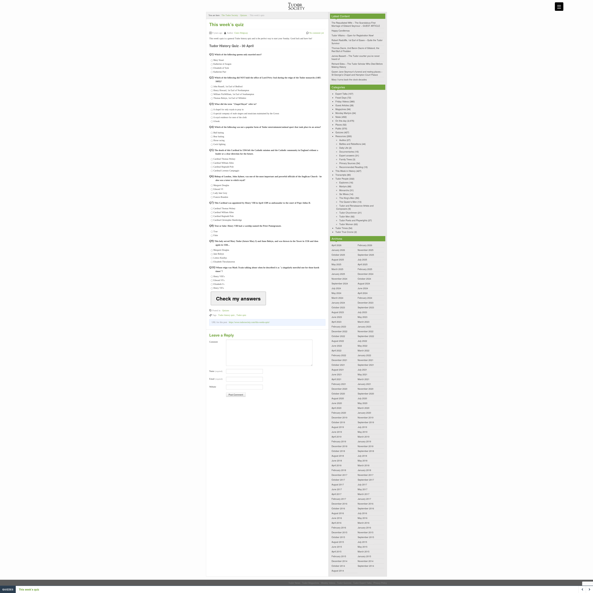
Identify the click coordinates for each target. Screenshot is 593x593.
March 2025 (337, 269)
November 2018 (365, 446)
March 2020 (363, 407)
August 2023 (338, 312)
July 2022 (362, 340)
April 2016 (336, 522)
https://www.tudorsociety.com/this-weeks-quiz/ (249, 322)
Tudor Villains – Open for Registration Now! (353, 35)
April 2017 (336, 494)
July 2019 (362, 427)
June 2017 (337, 489)
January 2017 (364, 498)
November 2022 (365, 331)
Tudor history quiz (226, 315)
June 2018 (337, 460)
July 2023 (362, 312)
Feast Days (341, 97)
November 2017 (365, 474)
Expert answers (346, 155)
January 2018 (364, 470)
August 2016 (338, 513)
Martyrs (343, 186)
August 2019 (338, 427)
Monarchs (344, 190)
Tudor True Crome (344, 231)
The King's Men (347, 197)
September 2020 (366, 393)
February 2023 (339, 326)
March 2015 (363, 551)
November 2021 (365, 360)
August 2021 (338, 369)
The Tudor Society (229, 15)
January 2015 (364, 556)
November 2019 (365, 417)
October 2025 (338, 254)
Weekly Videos (328, 582)
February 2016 (339, 527)
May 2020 (362, 403)
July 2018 (362, 455)
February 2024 (365, 297)
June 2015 (337, 546)
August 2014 (338, 570)
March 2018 (363, 465)
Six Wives (344, 194)
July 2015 (362, 541)
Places (338, 124)
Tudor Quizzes (344, 582)
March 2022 (363, 350)
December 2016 (339, 503)
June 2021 (337, 374)
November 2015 (365, 532)
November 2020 (365, 388)
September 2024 (340, 283)
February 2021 (339, 384)
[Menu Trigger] (559, 6)
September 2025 (366, 254)
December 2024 (365, 273)
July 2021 (362, 369)
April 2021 (336, 379)
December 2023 (365, 302)
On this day (341, 120)
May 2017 (362, 489)
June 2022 (337, 345)
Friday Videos (342, 101)
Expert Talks (341, 93)
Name (215, 371)
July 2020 (362, 398)
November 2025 (365, 249)
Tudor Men (344, 216)
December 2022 (339, 331)
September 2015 (366, 537)
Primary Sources (347, 163)
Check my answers (238, 298)
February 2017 (339, 498)
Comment (213, 342)
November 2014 (365, 561)
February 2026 (365, 245)
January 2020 (364, 412)
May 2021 (362, 374)
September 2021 (366, 364)
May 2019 (362, 431)
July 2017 (362, 484)
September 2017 (366, 479)
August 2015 (338, 541)
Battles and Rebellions (350, 143)
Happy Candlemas (341, 30)
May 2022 (362, 345)
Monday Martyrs (343, 113)
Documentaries (346, 151)
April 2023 (336, 321)
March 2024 (337, 297)
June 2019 (337, 431)
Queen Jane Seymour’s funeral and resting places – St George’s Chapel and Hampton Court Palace (357, 73)
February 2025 (365, 269)
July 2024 (336, 288)
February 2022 (339, 355)
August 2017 (338, 484)
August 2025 (338, 259)
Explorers (344, 182)
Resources (340, 136)
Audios (342, 140)
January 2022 (364, 355)
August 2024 (364, 283)
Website (212, 387)
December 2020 (339, 388)
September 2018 (366, 451)
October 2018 (338, 451)
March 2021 (363, 379)
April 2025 (363, 264)
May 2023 (362, 317)
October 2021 (338, 364)
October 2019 (338, 422)
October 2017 (338, 479)
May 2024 (336, 293)
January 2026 (338, 249)
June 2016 (337, 518)
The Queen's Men (348, 201)
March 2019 (363, 436)
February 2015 (339, 556)
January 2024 (338, 302)
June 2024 (363, 288)
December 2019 (339, 417)
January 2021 (364, 384)
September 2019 (366, 422)
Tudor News (294, 582)
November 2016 (365, 503)
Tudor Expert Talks (362, 582)
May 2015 (362, 546)
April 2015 (336, 551)
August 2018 (338, 455)
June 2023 (337, 317)
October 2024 (364, 278)
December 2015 (339, 532)
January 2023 (364, 326)
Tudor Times (341, 228)
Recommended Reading (351, 167)
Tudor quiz (241, 315)
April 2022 (336, 350)
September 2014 (366, 565)
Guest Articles (342, 105)
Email (216, 379)
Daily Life (343, 147)
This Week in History (345, 170)
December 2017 (339, 474)
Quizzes (243, 15)
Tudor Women (346, 224)
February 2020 (339, 412)
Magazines (340, 109)
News (338, 116)
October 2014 (338, 565)
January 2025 (338, 273)
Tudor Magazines (310, 582)
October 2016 (338, 508)
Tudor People (342, 178)
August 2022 (338, 340)
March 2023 (363, 321)
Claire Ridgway (241, 33)
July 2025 (362, 259)
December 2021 (339, 360)
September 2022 (366, 336)
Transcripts (340, 174)
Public (338, 128)
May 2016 (362, 518)
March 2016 (363, 522)
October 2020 (338, 393)
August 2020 (338, 398)
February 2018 (339, 470)
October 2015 (338, 537)
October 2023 (338, 307)
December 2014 (339, 561)
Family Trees (345, 159)
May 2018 (362, 460)
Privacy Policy (380, 582)
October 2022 (338, 336)
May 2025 (336, 264)
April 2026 (336, 245)
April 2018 (336, 465)
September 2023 (366, 307)
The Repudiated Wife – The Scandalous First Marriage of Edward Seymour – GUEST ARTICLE (356, 24)
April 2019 (336, 436)
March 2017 (363, 494)
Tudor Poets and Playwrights (353, 220)
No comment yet (316, 33)
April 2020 (336, 407)
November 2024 (339, 278)
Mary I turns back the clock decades (349, 79)
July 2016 (362, 513)
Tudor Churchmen (348, 212)
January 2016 (364, 527)
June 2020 (337, 403)
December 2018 (339, 446)
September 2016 (366, 508)
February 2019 (339, 441)
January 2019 (364, 441)
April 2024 (363, 293)
